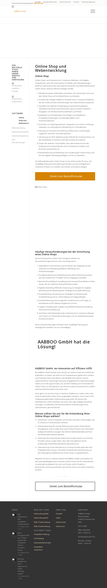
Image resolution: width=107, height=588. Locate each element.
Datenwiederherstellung (43, 543)
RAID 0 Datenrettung (42, 526)
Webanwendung (17, 128)
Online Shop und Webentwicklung (24, 120)
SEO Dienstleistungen (17, 141)
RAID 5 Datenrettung (42, 522)
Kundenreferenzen (50, 2)
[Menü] (91, 11)
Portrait (76, 2)
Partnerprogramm (88, 2)
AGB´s (58, 518)
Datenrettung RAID (41, 513)
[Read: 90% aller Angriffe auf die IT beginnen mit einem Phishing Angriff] (14, 560)
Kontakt (38, 2)
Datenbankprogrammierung (17, 132)
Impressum (60, 526)
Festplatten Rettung (41, 534)
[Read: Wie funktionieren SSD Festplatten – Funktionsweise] (14, 515)
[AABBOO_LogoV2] (19, 11)
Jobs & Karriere (65, 2)
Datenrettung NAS (41, 518)
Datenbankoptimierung (17, 136)
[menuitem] (38, 2)
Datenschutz (61, 522)
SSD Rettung (39, 538)
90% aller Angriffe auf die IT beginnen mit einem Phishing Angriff (22, 566)
